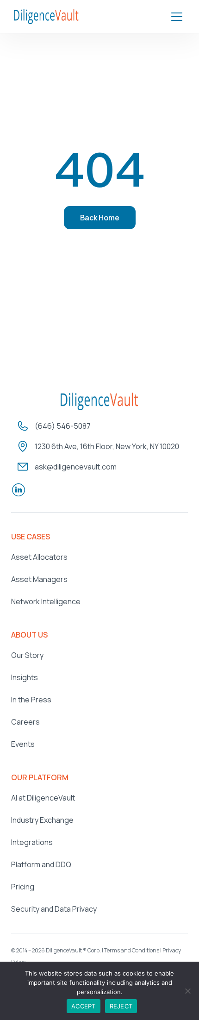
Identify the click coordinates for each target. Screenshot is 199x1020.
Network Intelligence (46, 601)
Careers (25, 722)
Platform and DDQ (41, 864)
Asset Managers (39, 579)
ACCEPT (83, 1006)
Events (23, 744)
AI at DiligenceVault (43, 798)
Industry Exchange (42, 820)
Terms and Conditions (131, 950)
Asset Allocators (39, 557)
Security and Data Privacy (54, 909)
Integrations (32, 842)
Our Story (27, 655)
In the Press (31, 700)
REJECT (121, 1006)
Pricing (22, 887)
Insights (24, 677)
